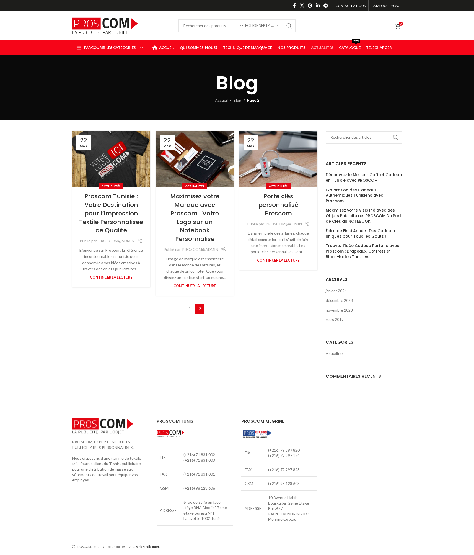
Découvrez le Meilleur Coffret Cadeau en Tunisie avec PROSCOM (364, 177)
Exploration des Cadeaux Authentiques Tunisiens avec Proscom (354, 195)
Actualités (111, 186)
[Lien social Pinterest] (310, 5)
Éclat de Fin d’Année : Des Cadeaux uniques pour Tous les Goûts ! (361, 233)
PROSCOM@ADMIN (116, 240)
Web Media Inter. (147, 546)
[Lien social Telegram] (326, 5)
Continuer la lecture (111, 277)
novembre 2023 (339, 310)
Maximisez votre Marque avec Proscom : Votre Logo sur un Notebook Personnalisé (194, 217)
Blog (237, 100)
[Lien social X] (302, 5)
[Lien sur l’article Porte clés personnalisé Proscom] (278, 159)
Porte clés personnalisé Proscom (278, 205)
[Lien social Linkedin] (318, 5)
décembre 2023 (339, 300)
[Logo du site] (105, 25)
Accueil (221, 100)
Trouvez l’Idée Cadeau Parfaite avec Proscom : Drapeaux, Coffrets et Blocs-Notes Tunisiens (362, 251)
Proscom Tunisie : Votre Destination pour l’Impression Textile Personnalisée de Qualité (111, 213)
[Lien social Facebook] (294, 5)
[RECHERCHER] (289, 25)
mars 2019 (335, 319)
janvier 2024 (336, 290)
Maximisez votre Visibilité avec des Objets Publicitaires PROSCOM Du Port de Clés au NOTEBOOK (363, 216)
